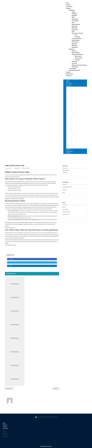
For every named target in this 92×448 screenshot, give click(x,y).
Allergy (73, 12)
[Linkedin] (44, 442)
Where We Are (69, 73)
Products (68, 8)
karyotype (77, 59)
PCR (76, 34)
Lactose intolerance (77, 38)
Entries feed (65, 209)
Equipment (71, 10)
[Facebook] (40, 442)
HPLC (73, 17)
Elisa (73, 22)
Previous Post (9, 388)
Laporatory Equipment (74, 70)
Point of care (75, 42)
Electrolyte (74, 26)
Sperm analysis (75, 52)
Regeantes (71, 49)
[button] (75, 79)
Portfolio (68, 72)
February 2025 (66, 170)
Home (67, 3)
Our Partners (69, 6)
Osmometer (75, 47)
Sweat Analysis (75, 40)
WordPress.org (66, 214)
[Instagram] (48, 442)
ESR (73, 31)
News (64, 192)
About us (68, 4)
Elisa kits (74, 50)
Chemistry (74, 13)
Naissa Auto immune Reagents (79, 65)
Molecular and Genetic (77, 33)
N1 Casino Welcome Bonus (32, 285)
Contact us (69, 75)
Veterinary (74, 43)
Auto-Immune (75, 20)
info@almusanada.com (46, 446)
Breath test (74, 27)
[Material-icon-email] (52, 442)
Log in (64, 207)
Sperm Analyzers (76, 24)
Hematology (75, 19)
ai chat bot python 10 (67, 187)
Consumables (72, 68)
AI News (64, 189)
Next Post (56, 388)
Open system (78, 56)
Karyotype (77, 36)
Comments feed (66, 211)
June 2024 (65, 172)
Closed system (78, 58)
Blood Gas (74, 45)
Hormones (74, 15)
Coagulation (75, 29)
